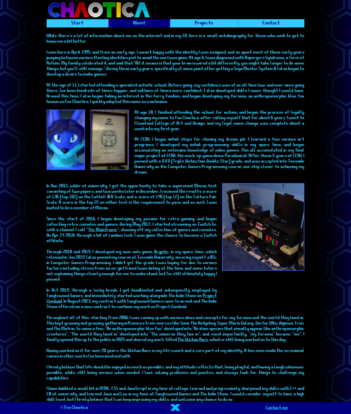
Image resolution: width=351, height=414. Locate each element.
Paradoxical (236, 155)
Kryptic (161, 251)
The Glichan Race (193, 339)
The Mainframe (102, 230)
